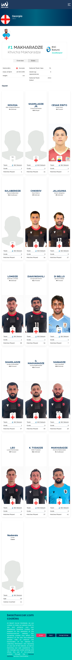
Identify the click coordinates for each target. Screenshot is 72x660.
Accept (41, 635)
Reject (51, 635)
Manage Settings (63, 635)
